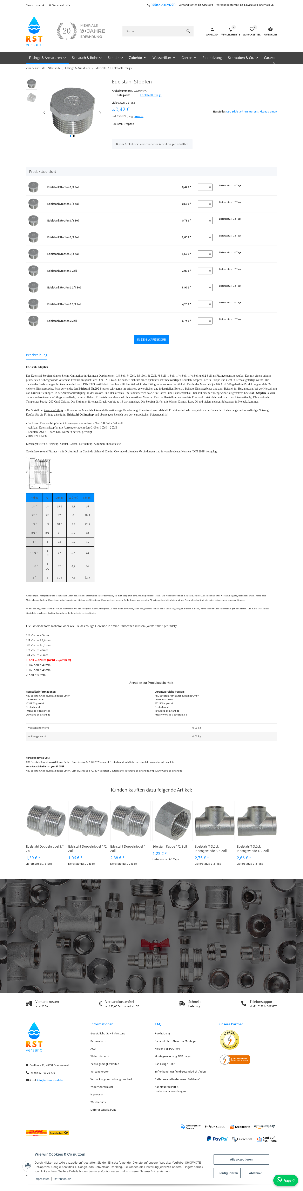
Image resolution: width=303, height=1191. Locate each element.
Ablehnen (256, 1173)
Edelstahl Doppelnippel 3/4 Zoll (45, 848)
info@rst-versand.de (50, 1080)
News (29, 5)
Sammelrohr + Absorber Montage (175, 1041)
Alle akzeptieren (241, 1159)
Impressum (42, 1178)
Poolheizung (162, 1033)
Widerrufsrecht (99, 1056)
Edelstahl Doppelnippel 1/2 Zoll (87, 848)
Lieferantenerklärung (103, 1109)
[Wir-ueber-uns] (80, 31)
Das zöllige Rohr (165, 1064)
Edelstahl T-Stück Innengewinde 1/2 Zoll (253, 848)
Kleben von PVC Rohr (167, 1048)
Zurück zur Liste (36, 68)
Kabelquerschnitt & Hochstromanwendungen (170, 1089)
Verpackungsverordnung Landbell (111, 1079)
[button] (61, 5)
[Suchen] (188, 31)
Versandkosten (99, 1071)
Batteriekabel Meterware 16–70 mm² (177, 1079)
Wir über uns (98, 1102)
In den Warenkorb (151, 339)
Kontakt (41, 5)
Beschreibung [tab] (36, 355)
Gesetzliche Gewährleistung (107, 1033)
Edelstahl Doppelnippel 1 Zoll (128, 848)
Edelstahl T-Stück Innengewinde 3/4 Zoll (211, 848)
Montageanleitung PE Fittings (173, 1056)
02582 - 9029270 (163, 5)
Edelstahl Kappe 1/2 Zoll (170, 846)
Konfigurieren (228, 1173)
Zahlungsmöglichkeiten (104, 1064)
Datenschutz (62, 1178)
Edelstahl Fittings (151, 95)
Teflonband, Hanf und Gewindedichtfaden (180, 1071)
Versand (139, 116)
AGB (93, 1048)
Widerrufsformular (101, 1087)
